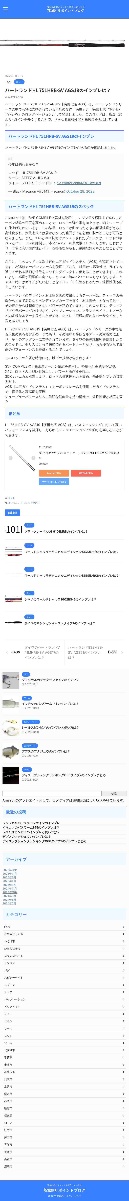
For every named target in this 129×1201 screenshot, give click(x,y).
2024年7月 (9, 903)
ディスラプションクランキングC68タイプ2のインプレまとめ (64, 775)
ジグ (7, 970)
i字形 (7, 926)
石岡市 (8, 1101)
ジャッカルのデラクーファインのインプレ (50, 680)
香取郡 (8, 1152)
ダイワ (12, 503)
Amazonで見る (54, 473)
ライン (8, 1021)
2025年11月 (10, 873)
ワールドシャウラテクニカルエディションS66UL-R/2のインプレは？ (71, 575)
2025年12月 (10, 870)
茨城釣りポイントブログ (65, 11)
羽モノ (8, 1122)
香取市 (8, 1144)
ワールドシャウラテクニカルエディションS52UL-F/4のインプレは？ (71, 552)
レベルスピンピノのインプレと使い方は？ (50, 727)
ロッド (11, 497)
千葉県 (8, 1057)
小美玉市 (9, 1072)
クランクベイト (13, 955)
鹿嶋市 (8, 1166)
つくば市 (9, 941)
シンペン (9, 963)
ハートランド (23, 503)
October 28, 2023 (80, 191)
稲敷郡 (8, 1115)
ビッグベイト (12, 1006)
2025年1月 (9, 884)
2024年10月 (10, 892)
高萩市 (8, 1159)
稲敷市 (8, 1108)
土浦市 (8, 1064)
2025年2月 (9, 881)
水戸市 (8, 1086)
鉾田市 (8, 1137)
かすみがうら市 (13, 934)
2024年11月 (10, 888)
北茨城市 (9, 1050)
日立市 (8, 1079)
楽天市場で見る (86, 473)
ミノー (8, 1014)
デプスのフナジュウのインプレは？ (46, 751)
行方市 (8, 1130)
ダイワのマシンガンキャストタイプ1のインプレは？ (59, 623)
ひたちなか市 (12, 948)
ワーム (8, 1043)
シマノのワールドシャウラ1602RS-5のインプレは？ (60, 599)
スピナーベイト (13, 977)
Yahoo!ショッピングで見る (53, 481)
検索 (114, 793)
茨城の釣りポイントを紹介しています (64, 1185)
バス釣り (35, 503)
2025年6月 (9, 877)
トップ (8, 992)
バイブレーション (15, 999)
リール (8, 1028)
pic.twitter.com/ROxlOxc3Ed (78, 183)
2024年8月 (9, 899)
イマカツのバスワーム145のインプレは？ (50, 703)
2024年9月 (9, 896)
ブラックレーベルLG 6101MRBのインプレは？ (56, 531)
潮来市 (8, 1093)
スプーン (9, 984)
